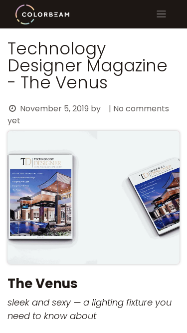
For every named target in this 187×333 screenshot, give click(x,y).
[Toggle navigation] (161, 14)
